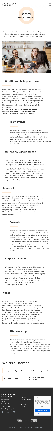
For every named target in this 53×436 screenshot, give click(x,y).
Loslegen (23, 407)
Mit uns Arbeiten (26, 399)
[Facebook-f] (2, 412)
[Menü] (50, 4)
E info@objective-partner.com (10, 409)
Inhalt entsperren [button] (42, 410)
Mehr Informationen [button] (42, 413)
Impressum (12, 427)
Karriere (23, 404)
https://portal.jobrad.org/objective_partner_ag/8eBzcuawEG (23, 323)
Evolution (23, 397)
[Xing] (8, 412)
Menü (50, 5)
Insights (23, 402)
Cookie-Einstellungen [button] (37, 427)
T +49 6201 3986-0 (6, 407)
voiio (16, 94)
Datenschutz (22, 427)
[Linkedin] (14, 412)
